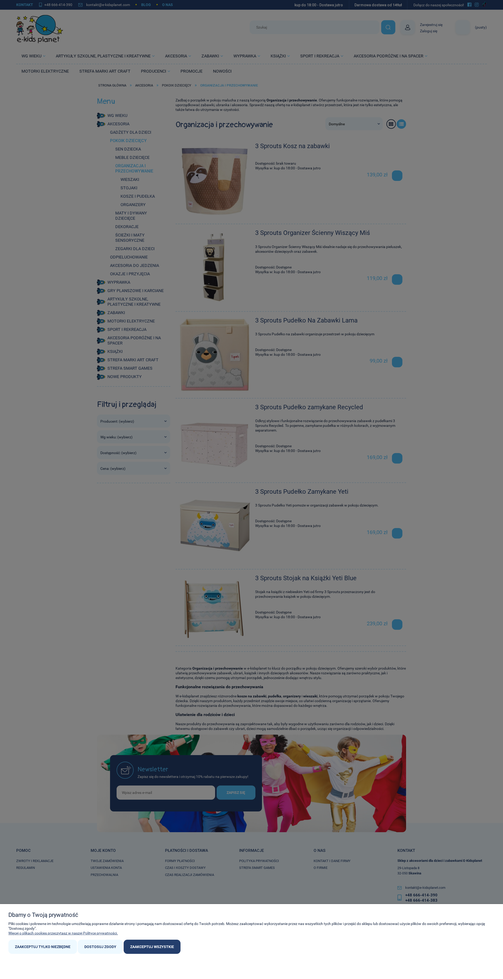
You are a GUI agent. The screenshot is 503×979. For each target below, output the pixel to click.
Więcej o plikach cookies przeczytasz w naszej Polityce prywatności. (63, 933)
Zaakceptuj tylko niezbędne (42, 947)
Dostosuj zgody (100, 947)
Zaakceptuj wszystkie (152, 947)
